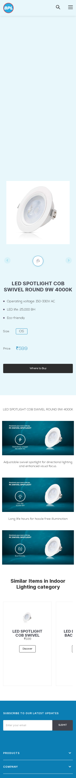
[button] (70, 7)
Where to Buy (38, 368)
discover (27, 649)
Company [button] (10, 766)
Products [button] (11, 753)
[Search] (58, 7)
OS (21, 331)
